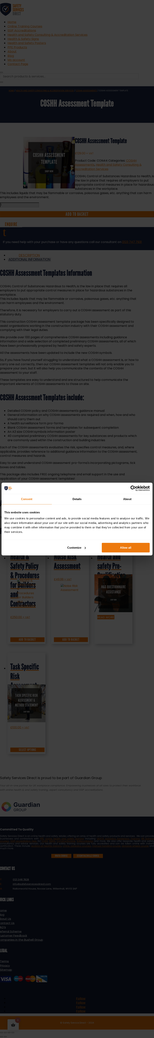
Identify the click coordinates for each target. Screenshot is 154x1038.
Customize (74, 547)
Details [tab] (77, 499)
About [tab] (127, 499)
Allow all (125, 547)
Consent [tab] (26, 499)
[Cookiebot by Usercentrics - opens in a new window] (133, 488)
